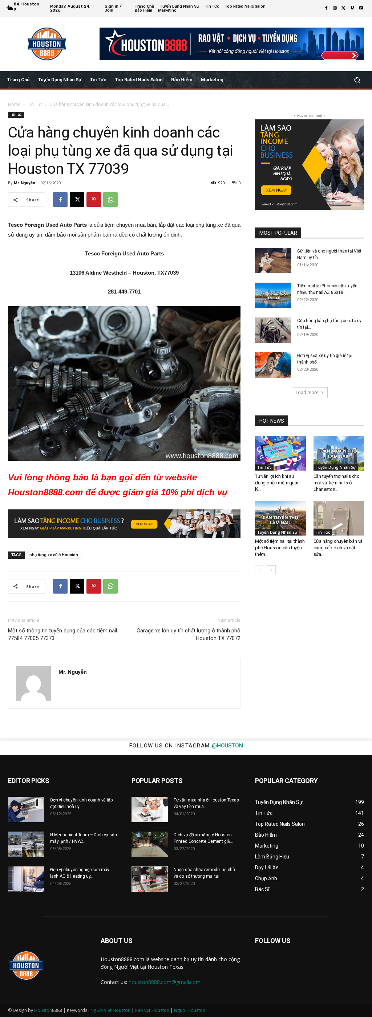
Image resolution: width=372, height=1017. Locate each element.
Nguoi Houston (189, 1010)
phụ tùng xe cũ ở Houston (53, 555)
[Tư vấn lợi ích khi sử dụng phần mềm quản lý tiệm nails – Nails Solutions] (280, 453)
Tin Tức (35, 104)
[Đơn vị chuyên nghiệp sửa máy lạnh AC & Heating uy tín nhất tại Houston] (26, 879)
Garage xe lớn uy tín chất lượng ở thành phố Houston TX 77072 (188, 634)
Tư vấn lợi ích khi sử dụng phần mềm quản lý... (277, 482)
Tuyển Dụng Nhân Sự (336, 467)
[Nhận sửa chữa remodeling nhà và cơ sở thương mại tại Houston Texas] (150, 879)
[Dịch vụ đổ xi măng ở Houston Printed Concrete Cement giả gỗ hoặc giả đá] (150, 844)
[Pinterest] (93, 199)
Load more (307, 392)
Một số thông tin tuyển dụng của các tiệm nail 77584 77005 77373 (62, 634)
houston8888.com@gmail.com (165, 982)
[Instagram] (335, 8)
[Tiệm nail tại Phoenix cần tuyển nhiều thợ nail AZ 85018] (273, 295)
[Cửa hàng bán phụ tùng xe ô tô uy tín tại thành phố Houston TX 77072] (273, 330)
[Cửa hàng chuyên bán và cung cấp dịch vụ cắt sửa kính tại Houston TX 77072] (339, 518)
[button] (356, 80)
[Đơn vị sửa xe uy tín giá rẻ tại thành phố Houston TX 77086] (273, 365)
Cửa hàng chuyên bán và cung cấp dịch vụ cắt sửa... (338, 547)
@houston (227, 745)
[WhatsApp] (110, 199)
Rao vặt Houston (152, 1010)
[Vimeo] (352, 8)
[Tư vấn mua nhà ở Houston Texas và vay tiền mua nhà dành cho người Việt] (150, 809)
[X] (343, 8)
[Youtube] (361, 8)
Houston (43, 1010)
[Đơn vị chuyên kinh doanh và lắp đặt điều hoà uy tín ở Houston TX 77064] (26, 809)
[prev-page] (259, 569)
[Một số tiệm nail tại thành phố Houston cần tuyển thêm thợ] (280, 518)
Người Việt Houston (110, 1010)
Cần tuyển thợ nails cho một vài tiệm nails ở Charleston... (337, 482)
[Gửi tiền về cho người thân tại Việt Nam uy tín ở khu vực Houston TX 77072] (273, 260)
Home (14, 104)
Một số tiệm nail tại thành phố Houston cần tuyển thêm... (280, 547)
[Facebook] (326, 8)
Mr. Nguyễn (24, 183)
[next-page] (271, 569)
